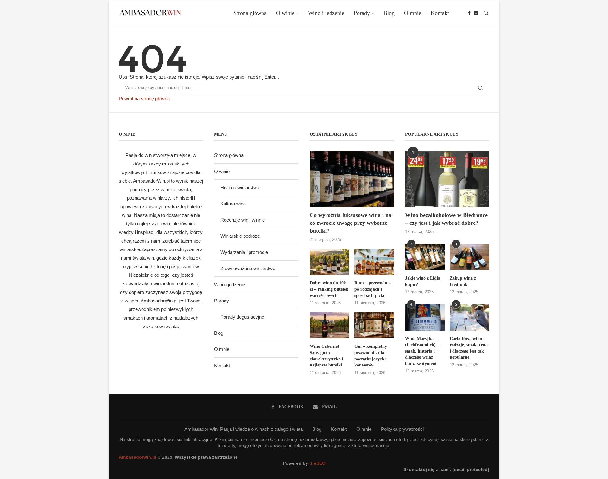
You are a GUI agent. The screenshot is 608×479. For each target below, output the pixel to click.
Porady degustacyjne (242, 317)
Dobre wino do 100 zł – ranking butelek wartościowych (329, 289)
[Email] (476, 13)
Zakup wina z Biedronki (463, 281)
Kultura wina (233, 203)
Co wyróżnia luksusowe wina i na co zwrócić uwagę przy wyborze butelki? (350, 223)
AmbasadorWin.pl (151, 181)
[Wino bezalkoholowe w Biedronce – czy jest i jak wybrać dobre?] (447, 179)
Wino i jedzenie (326, 13)
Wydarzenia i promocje (244, 252)
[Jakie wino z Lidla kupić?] (425, 257)
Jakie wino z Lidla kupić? (422, 281)
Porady (362, 13)
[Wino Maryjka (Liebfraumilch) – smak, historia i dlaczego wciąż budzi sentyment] (425, 317)
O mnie (412, 13)
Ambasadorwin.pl (137, 457)
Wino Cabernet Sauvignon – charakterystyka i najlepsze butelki (326, 355)
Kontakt (440, 13)
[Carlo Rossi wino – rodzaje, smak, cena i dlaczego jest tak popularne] (469, 317)
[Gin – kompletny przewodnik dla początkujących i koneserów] (374, 325)
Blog (389, 13)
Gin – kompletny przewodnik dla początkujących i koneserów (370, 355)
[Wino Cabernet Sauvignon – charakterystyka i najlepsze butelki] (329, 325)
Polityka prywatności (402, 429)
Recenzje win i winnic (242, 220)
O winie (285, 13)
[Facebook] (469, 13)
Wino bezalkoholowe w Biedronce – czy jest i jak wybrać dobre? (446, 219)
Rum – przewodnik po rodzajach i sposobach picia (372, 289)
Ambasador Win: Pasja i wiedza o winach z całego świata (243, 429)
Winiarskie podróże (240, 236)
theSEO (317, 463)
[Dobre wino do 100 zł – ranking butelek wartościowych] (329, 262)
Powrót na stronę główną (144, 98)
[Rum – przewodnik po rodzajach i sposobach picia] (374, 262)
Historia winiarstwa (239, 187)
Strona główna (250, 13)
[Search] (486, 13)
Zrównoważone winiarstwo (247, 268)
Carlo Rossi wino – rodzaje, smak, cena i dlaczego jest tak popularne (469, 348)
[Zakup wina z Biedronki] (469, 257)
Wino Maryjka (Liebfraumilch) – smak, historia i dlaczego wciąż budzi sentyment (422, 351)
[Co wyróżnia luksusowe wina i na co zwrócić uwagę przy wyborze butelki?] (352, 179)
